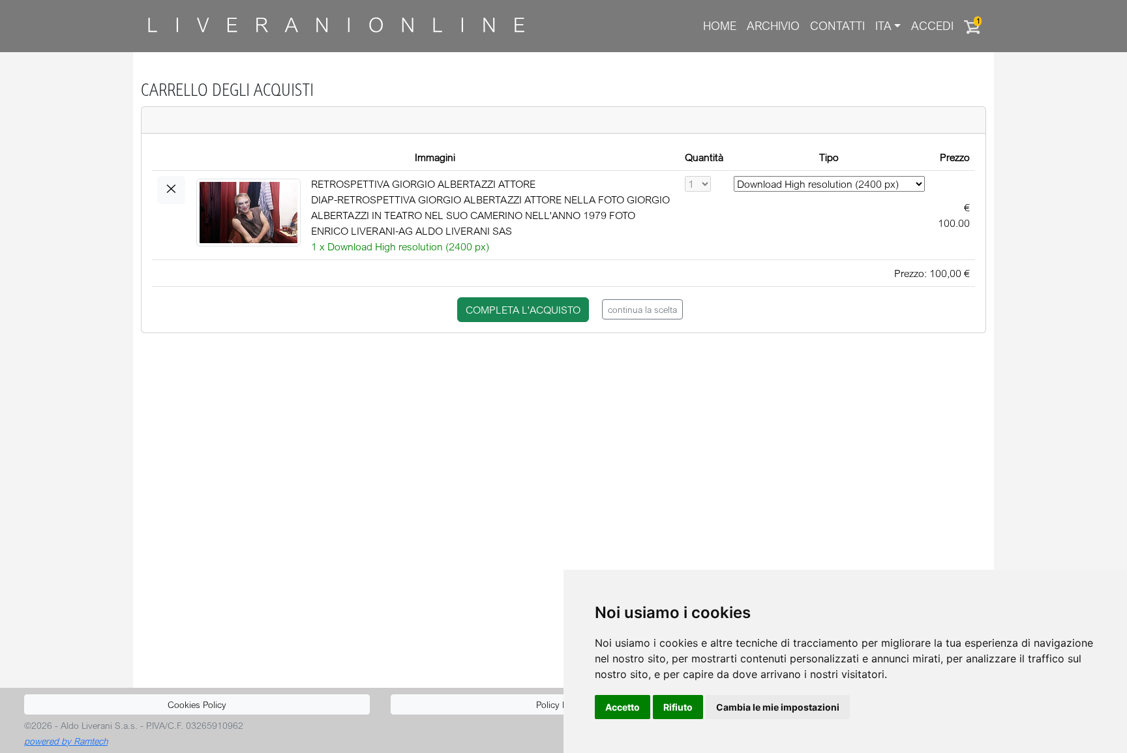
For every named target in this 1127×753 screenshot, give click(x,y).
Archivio (773, 26)
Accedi (932, 26)
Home (719, 26)
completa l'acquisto (523, 309)
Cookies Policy (197, 704)
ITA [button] (883, 26)
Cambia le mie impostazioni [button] (777, 707)
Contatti (837, 26)
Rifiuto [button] (678, 707)
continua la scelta (642, 309)
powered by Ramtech (66, 740)
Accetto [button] (622, 707)
